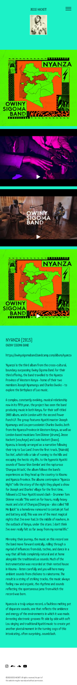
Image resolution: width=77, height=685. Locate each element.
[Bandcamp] (13, 666)
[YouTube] (25, 666)
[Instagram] (7, 666)
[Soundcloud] (19, 666)
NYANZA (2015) (19, 340)
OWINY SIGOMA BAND (17, 345)
